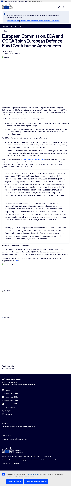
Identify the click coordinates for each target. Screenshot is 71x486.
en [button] (59, 7)
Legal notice (6, 463)
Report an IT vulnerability (10, 460)
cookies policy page (33, 474)
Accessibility (16, 463)
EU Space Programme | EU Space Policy (15, 439)
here (16, 261)
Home (5, 31)
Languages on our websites (29, 460)
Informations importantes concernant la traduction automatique (39, 21)
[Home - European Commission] (7, 6)
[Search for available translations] (46, 159)
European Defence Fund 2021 (34, 159)
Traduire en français (13, 21)
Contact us (48, 456)
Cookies (43, 460)
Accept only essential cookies (36, 482)
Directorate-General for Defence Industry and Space (18, 427)
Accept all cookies (14, 482)
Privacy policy (53, 460)
